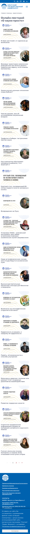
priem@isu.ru (8, 507)
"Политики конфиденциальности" (14, 526)
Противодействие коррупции (10, 490)
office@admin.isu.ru (7, 504)
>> (22, 462)
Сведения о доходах (8, 485)
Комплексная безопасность (10, 488)
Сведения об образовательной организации (15, 483)
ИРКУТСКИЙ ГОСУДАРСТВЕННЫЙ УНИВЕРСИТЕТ (15, 6)
